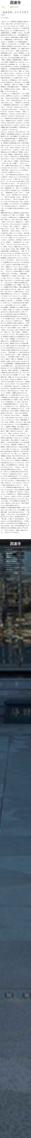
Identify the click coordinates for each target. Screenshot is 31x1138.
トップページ (9, 549)
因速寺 (15, 3)
